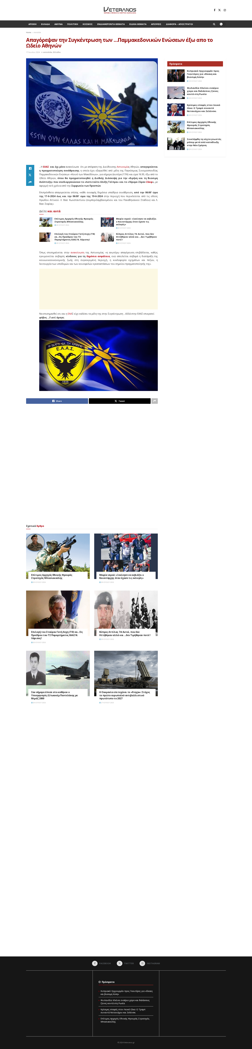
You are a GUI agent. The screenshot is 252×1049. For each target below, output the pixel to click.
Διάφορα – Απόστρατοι (179, 24)
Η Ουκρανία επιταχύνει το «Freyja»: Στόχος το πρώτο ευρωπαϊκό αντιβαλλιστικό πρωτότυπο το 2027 (124, 695)
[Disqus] (92, 750)
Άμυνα (58, 24)
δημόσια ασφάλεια (98, 256)
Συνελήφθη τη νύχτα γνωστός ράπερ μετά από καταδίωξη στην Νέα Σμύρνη (204, 142)
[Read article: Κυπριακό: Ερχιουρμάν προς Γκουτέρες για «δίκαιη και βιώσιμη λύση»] (176, 75)
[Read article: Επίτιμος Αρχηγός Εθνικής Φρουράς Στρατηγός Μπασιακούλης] (45, 222)
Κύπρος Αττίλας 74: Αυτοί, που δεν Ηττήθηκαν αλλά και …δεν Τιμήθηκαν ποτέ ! (136, 237)
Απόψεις (156, 24)
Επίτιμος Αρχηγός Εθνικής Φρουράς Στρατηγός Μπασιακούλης (74, 220)
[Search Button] (214, 24)
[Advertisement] (92, 157)
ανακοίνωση (77, 252)
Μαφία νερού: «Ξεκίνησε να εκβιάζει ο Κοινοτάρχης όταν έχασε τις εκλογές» (136, 221)
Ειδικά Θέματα (137, 24)
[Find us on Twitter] (219, 10)
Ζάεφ (149, 182)
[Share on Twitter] (30, 175)
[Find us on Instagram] (225, 10)
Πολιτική (72, 24)
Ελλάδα (45, 24)
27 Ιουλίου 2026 (107, 702)
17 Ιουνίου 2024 (33, 52)
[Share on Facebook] (30, 168)
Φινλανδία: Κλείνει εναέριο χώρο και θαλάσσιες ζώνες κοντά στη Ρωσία (203, 90)
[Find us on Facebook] (214, 10)
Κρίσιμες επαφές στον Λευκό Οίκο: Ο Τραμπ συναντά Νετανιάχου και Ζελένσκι (203, 108)
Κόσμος (88, 24)
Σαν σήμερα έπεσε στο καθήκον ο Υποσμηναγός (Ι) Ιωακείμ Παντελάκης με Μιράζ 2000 (54, 695)
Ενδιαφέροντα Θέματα (111, 24)
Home (28, 32)
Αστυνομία (123, 166)
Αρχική (32, 24)
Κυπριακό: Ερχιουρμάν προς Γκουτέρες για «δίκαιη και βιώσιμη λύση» (203, 73)
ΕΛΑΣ (46, 166)
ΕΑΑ (70, 313)
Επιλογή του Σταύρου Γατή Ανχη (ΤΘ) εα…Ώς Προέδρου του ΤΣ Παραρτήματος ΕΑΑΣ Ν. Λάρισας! (75, 237)
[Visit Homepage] (120, 10)
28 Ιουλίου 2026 (62, 225)
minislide (37, 32)
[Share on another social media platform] (30, 182)
